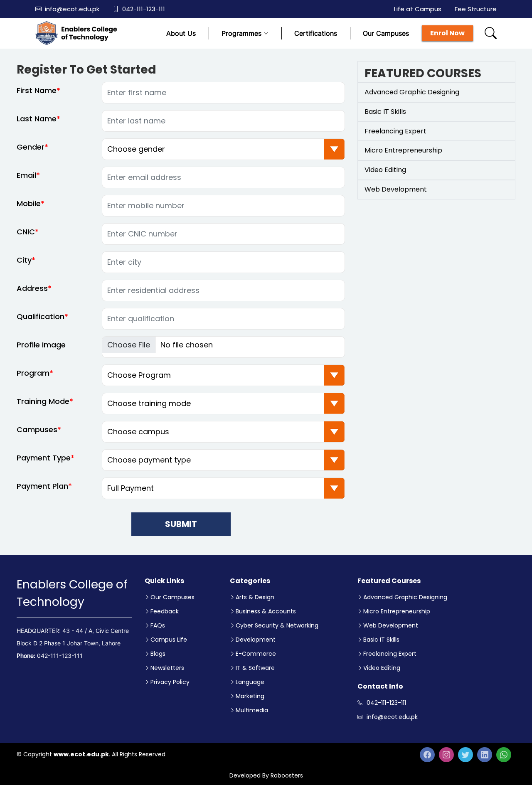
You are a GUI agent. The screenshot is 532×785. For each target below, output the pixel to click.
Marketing (250, 696)
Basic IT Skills (381, 639)
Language (250, 682)
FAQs (157, 625)
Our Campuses (386, 33)
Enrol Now (447, 33)
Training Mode (43, 401)
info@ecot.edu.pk (72, 9)
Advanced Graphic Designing (405, 597)
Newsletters (167, 668)
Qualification (40, 316)
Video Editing (381, 668)
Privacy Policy (170, 682)
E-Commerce (256, 654)
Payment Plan (42, 486)
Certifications (315, 33)
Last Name (37, 118)
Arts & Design (255, 597)
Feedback (164, 611)
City (24, 260)
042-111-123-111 (143, 9)
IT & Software (255, 668)
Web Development (390, 625)
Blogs (157, 654)
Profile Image (41, 345)
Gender (30, 147)
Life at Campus (417, 9)
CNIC (26, 231)
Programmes (241, 33)
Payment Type (44, 458)
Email (26, 175)
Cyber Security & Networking (277, 625)
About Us (181, 33)
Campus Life (168, 639)
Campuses (37, 429)
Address (32, 288)
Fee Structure (476, 9)
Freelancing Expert (389, 654)
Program (33, 373)
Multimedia (252, 710)
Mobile (29, 203)
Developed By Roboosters (266, 775)
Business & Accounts (266, 611)
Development (256, 639)
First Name (37, 90)
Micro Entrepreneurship (396, 611)
